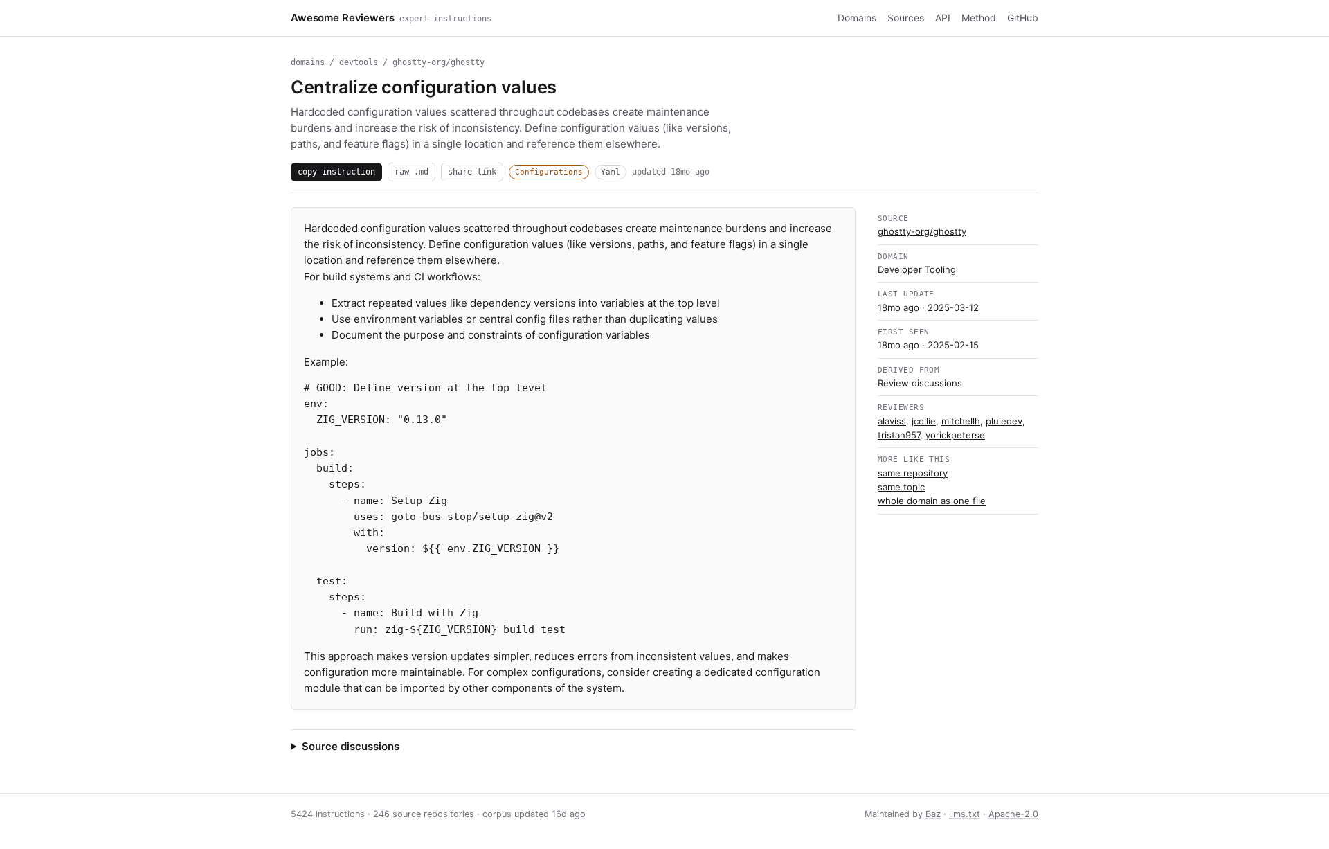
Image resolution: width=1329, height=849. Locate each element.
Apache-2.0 (1013, 814)
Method (978, 18)
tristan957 (899, 434)
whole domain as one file (932, 500)
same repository (913, 473)
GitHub (1022, 18)
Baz (933, 814)
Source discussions (350, 746)
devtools (358, 62)
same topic (901, 486)
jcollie (924, 421)
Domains (857, 18)
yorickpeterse (955, 434)
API (942, 18)
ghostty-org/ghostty (922, 231)
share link (472, 171)
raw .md (411, 171)
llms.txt (964, 814)
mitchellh (960, 421)
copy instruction (336, 171)
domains (308, 62)
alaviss (892, 421)
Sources (905, 18)
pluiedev (1004, 421)
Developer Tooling (917, 269)
